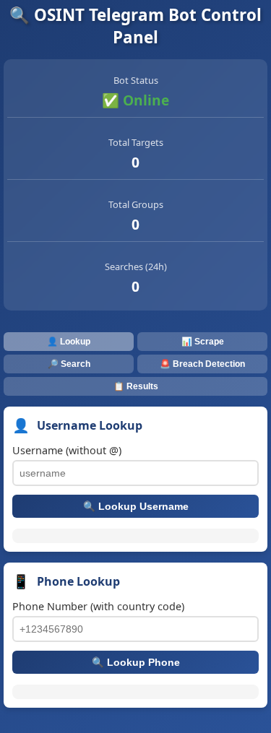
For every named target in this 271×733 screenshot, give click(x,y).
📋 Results (135, 386)
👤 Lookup (68, 342)
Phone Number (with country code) (98, 606)
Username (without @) (66, 450)
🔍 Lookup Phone (136, 662)
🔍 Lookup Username (136, 506)
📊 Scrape (202, 342)
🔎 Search (69, 364)
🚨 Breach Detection (202, 364)
